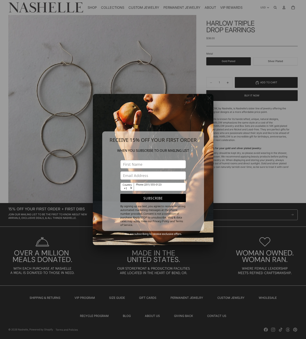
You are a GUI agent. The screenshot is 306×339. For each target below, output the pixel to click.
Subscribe (153, 198)
